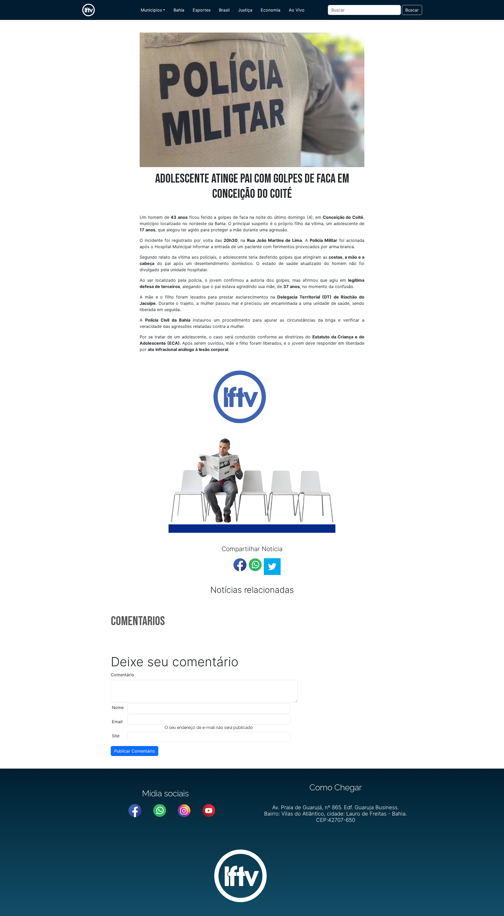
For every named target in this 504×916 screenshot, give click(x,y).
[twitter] (272, 566)
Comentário (122, 674)
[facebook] (239, 564)
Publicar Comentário (134, 751)
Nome (118, 707)
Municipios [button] (151, 10)
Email (117, 721)
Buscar (412, 10)
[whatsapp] (255, 564)
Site (115, 735)
